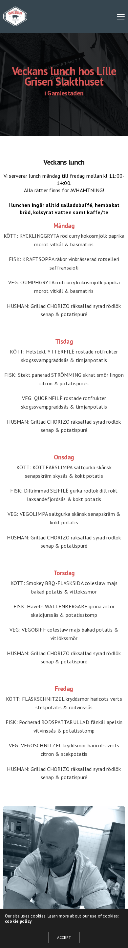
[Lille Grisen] (15, 16)
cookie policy (18, 921)
